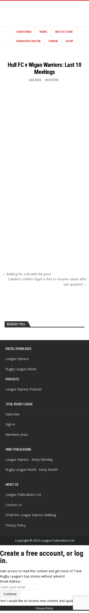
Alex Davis (35, 80)
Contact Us (13, 505)
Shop (69, 41)
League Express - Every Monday (29, 459)
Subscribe (23, 31)
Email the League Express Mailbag (30, 515)
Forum (53, 41)
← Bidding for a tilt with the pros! (26, 274)
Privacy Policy (15, 525)
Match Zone (64, 31)
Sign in (10, 424)
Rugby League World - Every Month (31, 469)
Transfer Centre (28, 41)
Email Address (10, 581)
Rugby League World (20, 369)
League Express (17, 359)
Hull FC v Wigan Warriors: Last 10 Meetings (44, 68)
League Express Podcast (23, 389)
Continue (10, 594)
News (43, 31)
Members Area (16, 434)
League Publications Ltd (23, 494)
